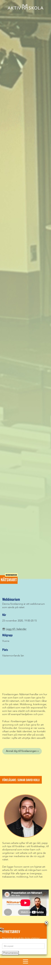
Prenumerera (10, 953)
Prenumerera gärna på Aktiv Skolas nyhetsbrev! (21, 938)
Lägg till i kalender (16, 629)
